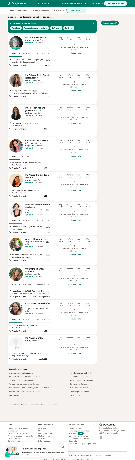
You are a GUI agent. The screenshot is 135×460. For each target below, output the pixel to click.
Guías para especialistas (78, 436)
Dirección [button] (15, 156)
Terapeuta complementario (35, 28)
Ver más (43, 40)
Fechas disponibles (40, 10)
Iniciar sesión (97, 3)
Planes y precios (75, 428)
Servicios (24, 405)
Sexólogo (69, 28)
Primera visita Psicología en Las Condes (25, 376)
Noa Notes (76, 433)
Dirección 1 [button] (15, 53)
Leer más (25, 454)
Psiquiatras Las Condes (79, 388)
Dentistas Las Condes (78, 384)
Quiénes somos (14, 441)
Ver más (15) (14, 395)
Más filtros (76, 10)
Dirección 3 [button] (40, 53)
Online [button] (26, 156)
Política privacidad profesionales (21, 436)
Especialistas (43, 428)
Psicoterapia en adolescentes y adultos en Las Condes (30, 388)
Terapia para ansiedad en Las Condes (24, 384)
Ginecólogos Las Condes (79, 391)
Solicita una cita (74, 53)
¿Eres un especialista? (115, 3)
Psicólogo (16, 28)
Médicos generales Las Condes (82, 380)
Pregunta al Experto (46, 433)
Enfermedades (44, 441)
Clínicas (41, 431)
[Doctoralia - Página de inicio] (21, 3)
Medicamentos (44, 436)
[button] (93, 23)
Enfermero (56, 28)
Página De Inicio (13, 405)
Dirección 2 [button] (27, 53)
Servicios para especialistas (79, 431)
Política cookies (14, 438)
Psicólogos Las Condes (79, 376)
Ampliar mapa (109, 23)
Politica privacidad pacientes (19, 433)
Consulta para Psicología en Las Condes (25, 391)
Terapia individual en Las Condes (22, 380)
